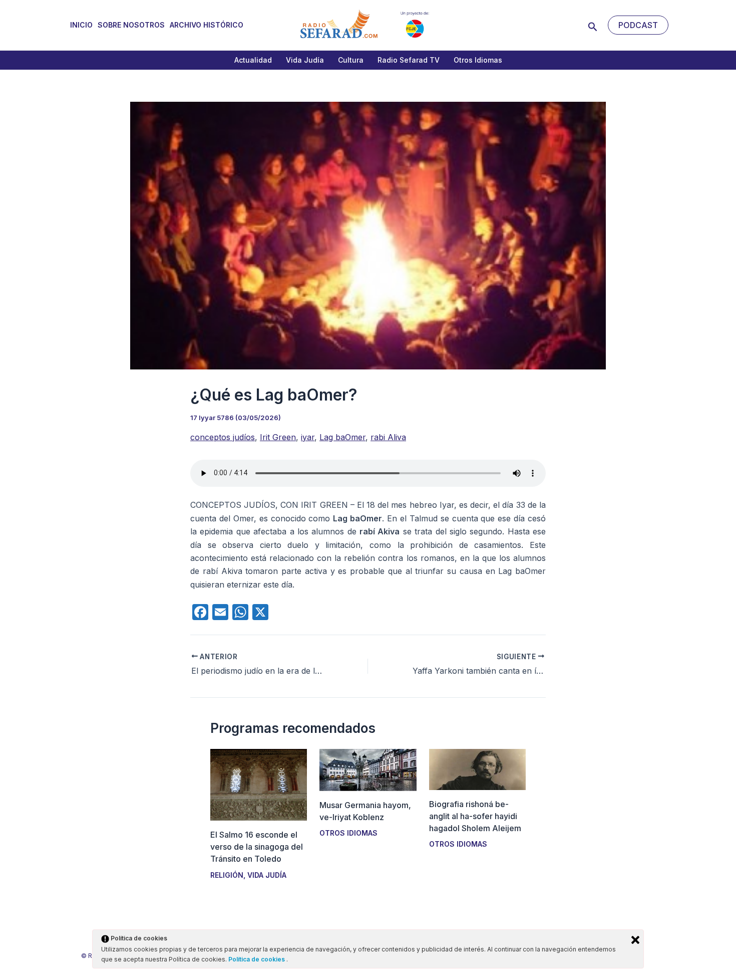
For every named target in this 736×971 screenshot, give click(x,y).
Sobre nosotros (131, 25)
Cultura (350, 60)
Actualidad (253, 60)
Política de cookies (257, 959)
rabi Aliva (388, 437)
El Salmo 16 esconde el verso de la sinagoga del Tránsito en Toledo (256, 847)
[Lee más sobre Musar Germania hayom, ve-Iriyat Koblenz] (367, 769)
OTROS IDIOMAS (348, 833)
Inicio (81, 25)
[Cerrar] (635, 940)
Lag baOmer (342, 437)
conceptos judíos (222, 437)
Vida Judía (305, 60)
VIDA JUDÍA (266, 875)
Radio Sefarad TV (409, 60)
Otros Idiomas (478, 60)
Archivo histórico (206, 25)
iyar (307, 437)
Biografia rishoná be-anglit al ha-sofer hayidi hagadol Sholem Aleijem (475, 816)
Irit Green (278, 437)
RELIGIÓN (226, 875)
